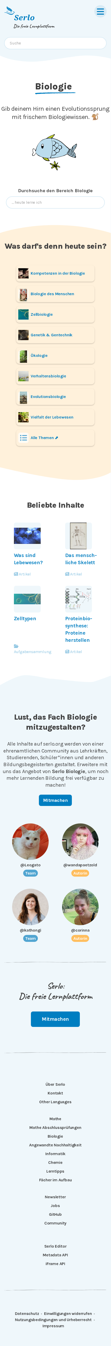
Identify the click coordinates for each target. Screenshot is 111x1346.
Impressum (53, 1325)
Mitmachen (55, 800)
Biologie (55, 1136)
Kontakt (55, 1093)
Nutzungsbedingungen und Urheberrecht (53, 1319)
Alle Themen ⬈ (44, 437)
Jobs (55, 1205)
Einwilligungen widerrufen (68, 1313)
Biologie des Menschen (52, 293)
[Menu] (100, 11)
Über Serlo (55, 1084)
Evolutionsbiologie (48, 396)
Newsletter (55, 1196)
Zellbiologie (42, 314)
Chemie (55, 1162)
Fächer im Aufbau (55, 1179)
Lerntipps (55, 1171)
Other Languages (55, 1101)
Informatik (55, 1153)
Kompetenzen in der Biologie (58, 273)
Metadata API (55, 1254)
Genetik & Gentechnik (51, 334)
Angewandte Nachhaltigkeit (55, 1145)
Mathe (55, 1118)
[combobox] (55, 43)
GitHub (55, 1214)
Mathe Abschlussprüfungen (55, 1127)
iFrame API (55, 1263)
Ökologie (39, 355)
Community (55, 1223)
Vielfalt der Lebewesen (52, 417)
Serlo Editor (55, 1246)
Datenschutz (27, 1313)
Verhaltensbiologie (48, 376)
